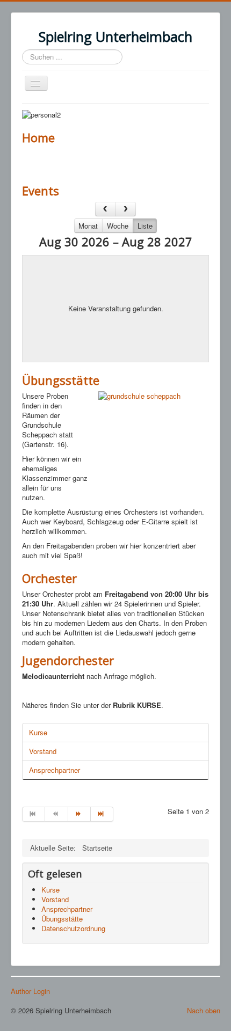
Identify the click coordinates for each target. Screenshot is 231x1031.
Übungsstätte (60, 380)
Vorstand (42, 751)
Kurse (38, 732)
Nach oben (203, 1010)
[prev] (105, 209)
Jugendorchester (68, 660)
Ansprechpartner (54, 770)
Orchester (49, 578)
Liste (145, 226)
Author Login (30, 991)
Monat (88, 226)
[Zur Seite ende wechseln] (102, 814)
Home (38, 137)
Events (40, 190)
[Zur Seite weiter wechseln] (79, 814)
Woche (117, 226)
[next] (126, 209)
